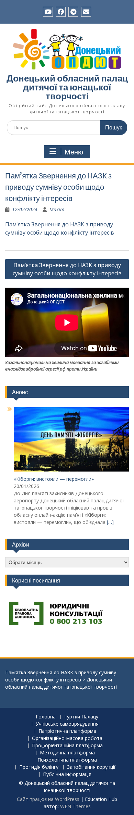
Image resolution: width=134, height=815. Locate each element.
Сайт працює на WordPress (48, 799)
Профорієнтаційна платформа (67, 745)
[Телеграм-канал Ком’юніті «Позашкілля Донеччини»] (73, 12)
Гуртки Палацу (81, 717)
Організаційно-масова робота (67, 738)
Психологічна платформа (67, 760)
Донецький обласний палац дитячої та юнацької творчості (67, 87)
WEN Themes (75, 806)
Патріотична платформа (67, 731)
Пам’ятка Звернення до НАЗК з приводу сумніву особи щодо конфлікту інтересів (67, 269)
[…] (110, 522)
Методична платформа (67, 753)
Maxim (56, 209)
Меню (74, 152)
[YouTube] (48, 12)
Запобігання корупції (91, 767)
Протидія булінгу (38, 767)
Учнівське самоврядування (67, 724)
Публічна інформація (67, 774)
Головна (46, 717)
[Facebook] (61, 12)
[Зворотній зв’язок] (86, 12)
